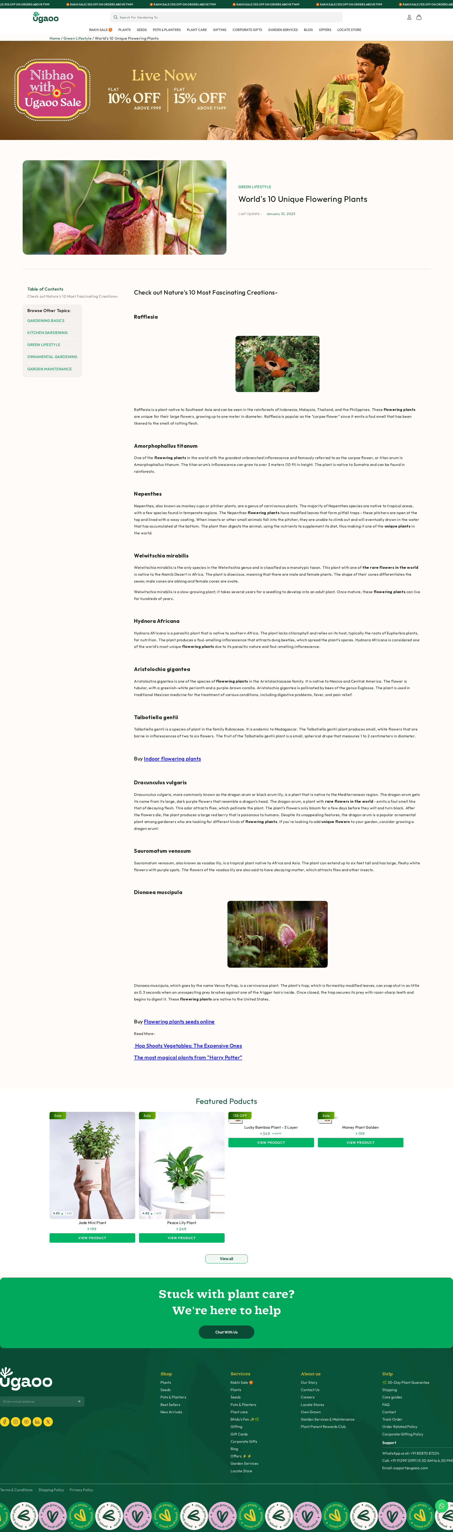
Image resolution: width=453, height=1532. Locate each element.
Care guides (392, 1397)
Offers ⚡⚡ (241, 1456)
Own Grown (311, 1412)
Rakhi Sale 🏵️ (242, 1382)
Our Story (309, 1382)
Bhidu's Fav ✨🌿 (245, 1419)
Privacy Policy (81, 1490)
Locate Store (241, 1471)
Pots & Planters (173, 1397)
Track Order (392, 1419)
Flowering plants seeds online (179, 1021)
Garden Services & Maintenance (328, 1419)
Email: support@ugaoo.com (405, 1468)
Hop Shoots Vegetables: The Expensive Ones (188, 1045)
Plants (165, 1382)
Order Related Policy (399, 1426)
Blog (234, 1449)
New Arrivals (171, 1412)
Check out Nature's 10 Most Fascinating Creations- (73, 296)
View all (226, 1259)
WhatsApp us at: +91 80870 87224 (410, 1453)
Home (55, 38)
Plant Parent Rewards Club (323, 1426)
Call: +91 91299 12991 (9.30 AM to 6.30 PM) (417, 1460)
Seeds (165, 1390)
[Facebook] (4, 1421)
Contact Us (310, 1390)
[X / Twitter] (48, 1421)
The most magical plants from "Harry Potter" (188, 1057)
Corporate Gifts (244, 1441)
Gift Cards (239, 1434)
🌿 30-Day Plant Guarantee (405, 1382)
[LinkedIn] (37, 1421)
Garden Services (244, 1463)
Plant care (239, 1412)
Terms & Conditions (16, 1490)
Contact (389, 1412)
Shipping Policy (51, 1490)
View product (92, 1238)
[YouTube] (26, 1421)
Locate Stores (312, 1404)
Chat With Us (226, 1332)
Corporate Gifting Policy (402, 1434)
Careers (308, 1397)
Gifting (236, 1426)
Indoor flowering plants (172, 758)
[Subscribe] (79, 1401)
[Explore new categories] (226, 90)
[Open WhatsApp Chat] (441, 1506)
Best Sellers (170, 1404)
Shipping (389, 1390)
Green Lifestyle (77, 38)
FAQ (386, 1404)
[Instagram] (15, 1421)
